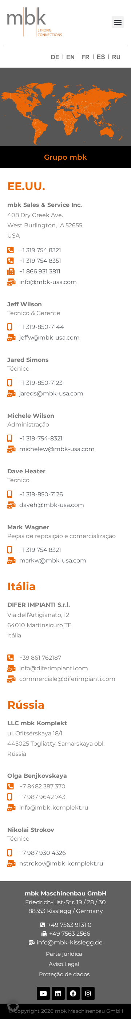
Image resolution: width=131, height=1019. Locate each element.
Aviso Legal (65, 964)
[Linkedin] (58, 993)
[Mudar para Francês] (86, 57)
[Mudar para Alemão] (55, 57)
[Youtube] (43, 993)
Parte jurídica (65, 953)
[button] (118, 22)
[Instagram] (88, 993)
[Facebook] (73, 993)
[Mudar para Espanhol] (101, 57)
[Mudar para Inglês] (70, 57)
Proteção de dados (65, 974)
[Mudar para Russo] (116, 57)
